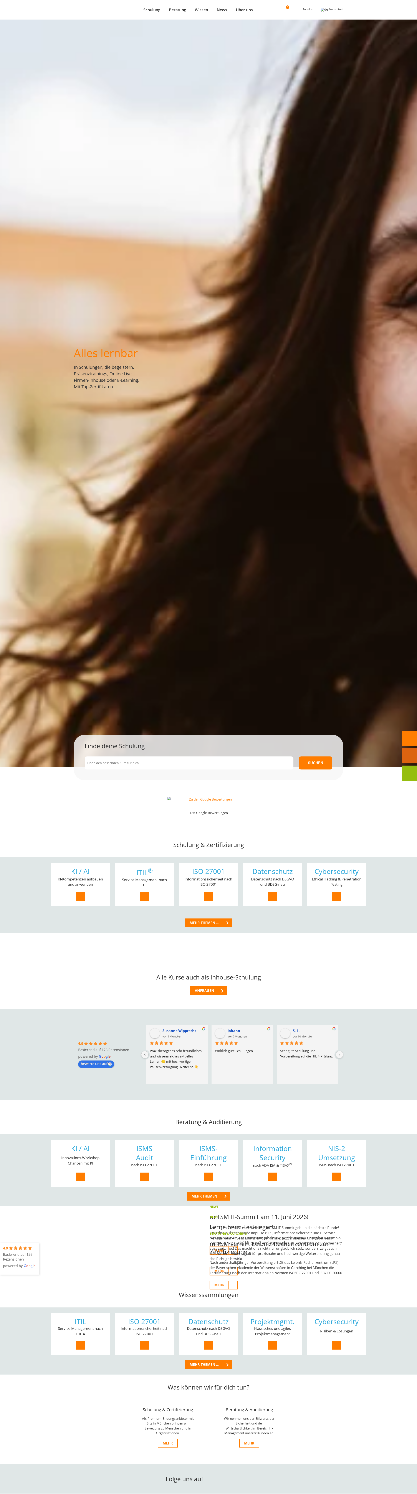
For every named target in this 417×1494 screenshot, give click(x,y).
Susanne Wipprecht (179, 1030)
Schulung (151, 9)
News (222, 9)
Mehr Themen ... (204, 922)
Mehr (168, 1443)
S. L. (296, 1030)
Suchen (315, 763)
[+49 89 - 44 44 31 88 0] (409, 738)
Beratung (177, 9)
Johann (234, 1030)
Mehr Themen (204, 1196)
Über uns (244, 9)
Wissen (201, 9)
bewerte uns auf (94, 1063)
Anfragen (204, 990)
